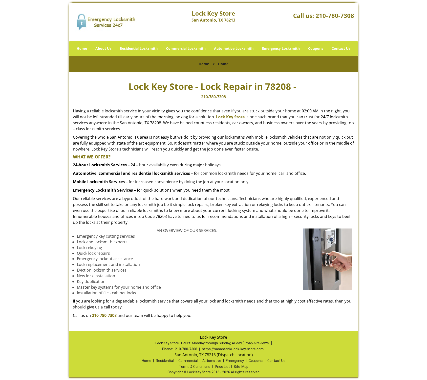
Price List (222, 367)
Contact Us (341, 48)
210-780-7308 (335, 15)
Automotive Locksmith (234, 48)
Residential (165, 361)
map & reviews (258, 343)
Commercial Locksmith (186, 48)
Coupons (315, 48)
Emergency (235, 361)
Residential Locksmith (139, 48)
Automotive (211, 361)
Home (82, 48)
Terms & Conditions (194, 367)
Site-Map (241, 367)
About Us (103, 48)
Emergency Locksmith (281, 48)
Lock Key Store (230, 117)
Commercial (188, 361)
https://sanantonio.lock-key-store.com (233, 349)
